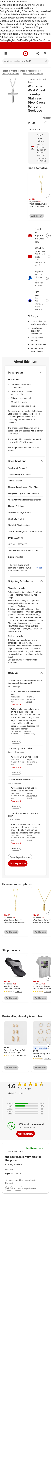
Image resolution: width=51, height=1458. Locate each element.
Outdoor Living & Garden (19, 11)
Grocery (35, 11)
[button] (35, 116)
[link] (35, 116)
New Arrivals (30, 30)
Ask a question (18, 863)
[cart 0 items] (45, 53)
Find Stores (44, 40)
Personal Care (30, 14)
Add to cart (36, 216)
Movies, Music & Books (19, 24)
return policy (21, 660)
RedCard (21, 40)
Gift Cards (11, 27)
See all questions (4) (20, 857)
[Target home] (25, 53)
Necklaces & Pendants (33, 73)
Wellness (25, 17)
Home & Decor (19, 8)
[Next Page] (48, 196)
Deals (10, 30)
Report (29, 702)
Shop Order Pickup (12, 37)
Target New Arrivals (10, 1)
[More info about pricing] (46, 123)
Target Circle (32, 40)
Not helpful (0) (31, 699)
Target (5, 71)
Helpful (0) (30, 697)
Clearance (18, 30)
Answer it (16, 741)
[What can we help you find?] (25, 61)
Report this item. (39, 568)
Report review (30, 1188)
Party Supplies (38, 24)
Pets (11, 17)
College (11, 4)
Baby (13, 14)
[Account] (38, 53)
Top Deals (19, 33)
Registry (12, 40)
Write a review (25, 1133)
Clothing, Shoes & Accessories (25, 71)
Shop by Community (26, 27)
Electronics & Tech (32, 20)
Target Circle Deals (33, 33)
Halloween (20, 4)
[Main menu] (6, 53)
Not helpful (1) (31, 796)
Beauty (19, 14)
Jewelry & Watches (10, 73)
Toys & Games (15, 20)
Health (17, 17)
